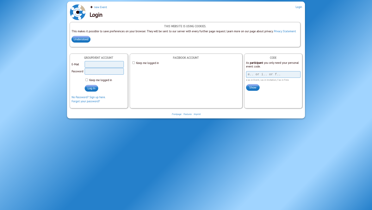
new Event (100, 7)
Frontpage (176, 114)
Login (299, 7)
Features (187, 114)
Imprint (197, 114)
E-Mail (75, 64)
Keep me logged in (100, 80)
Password (77, 71)
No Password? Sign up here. (89, 97)
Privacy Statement (285, 31)
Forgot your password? (86, 101)
